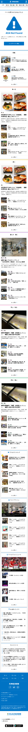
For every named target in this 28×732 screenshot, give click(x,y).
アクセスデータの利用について (8, 696)
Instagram (17, 687)
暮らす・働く (21, 5)
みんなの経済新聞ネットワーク (14, 714)
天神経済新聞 (14, 2)
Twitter (14, 687)
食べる (7, 5)
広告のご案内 (4, 700)
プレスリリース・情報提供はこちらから (10, 694)
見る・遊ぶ (12, 5)
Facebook (10, 687)
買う (17, 5)
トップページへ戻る (14, 43)
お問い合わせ (4, 698)
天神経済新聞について (6, 692)
